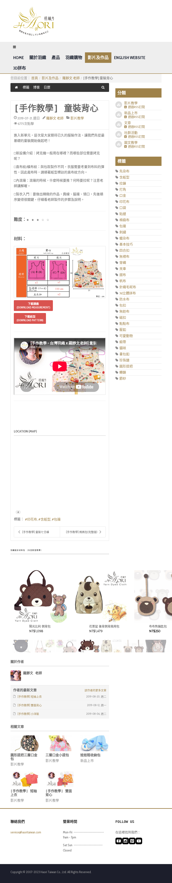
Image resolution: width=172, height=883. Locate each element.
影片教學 (77, 118)
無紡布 (124, 311)
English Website (129, 57)
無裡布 (124, 257)
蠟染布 (124, 238)
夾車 (122, 269)
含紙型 (45, 519)
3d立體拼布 (127, 293)
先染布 (124, 171)
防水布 (124, 299)
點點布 (124, 324)
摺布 (122, 275)
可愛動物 (126, 336)
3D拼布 (19, 68)
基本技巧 (126, 244)
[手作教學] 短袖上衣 (23, 793)
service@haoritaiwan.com (25, 832)
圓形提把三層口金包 (23, 757)
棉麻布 (124, 220)
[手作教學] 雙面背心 (59, 793)
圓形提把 (126, 366)
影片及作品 (98, 57)
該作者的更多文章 (95, 690)
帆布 (122, 281)
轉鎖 (122, 372)
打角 (122, 190)
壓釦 (122, 330)
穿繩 (122, 263)
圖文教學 (131, 143)
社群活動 (131, 133)
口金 (122, 196)
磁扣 (122, 318)
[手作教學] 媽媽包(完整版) (81, 532)
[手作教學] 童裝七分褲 (35, 532)
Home (18, 57)
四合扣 (124, 250)
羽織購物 (73, 57)
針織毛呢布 (127, 287)
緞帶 (122, 342)
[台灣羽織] (33, 20)
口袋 (122, 208)
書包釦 (124, 354)
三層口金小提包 (57, 755)
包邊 (57, 519)
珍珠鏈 (124, 360)
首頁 (34, 78)
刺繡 (122, 232)
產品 (56, 57)
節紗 (122, 379)
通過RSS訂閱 (136, 107)
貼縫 (122, 214)
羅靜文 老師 (71, 78)
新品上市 (87, 761)
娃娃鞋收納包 (90, 755)
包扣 (122, 305)
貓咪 (122, 348)
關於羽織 (37, 57)
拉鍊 (122, 183)
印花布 (32, 519)
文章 (127, 123)
